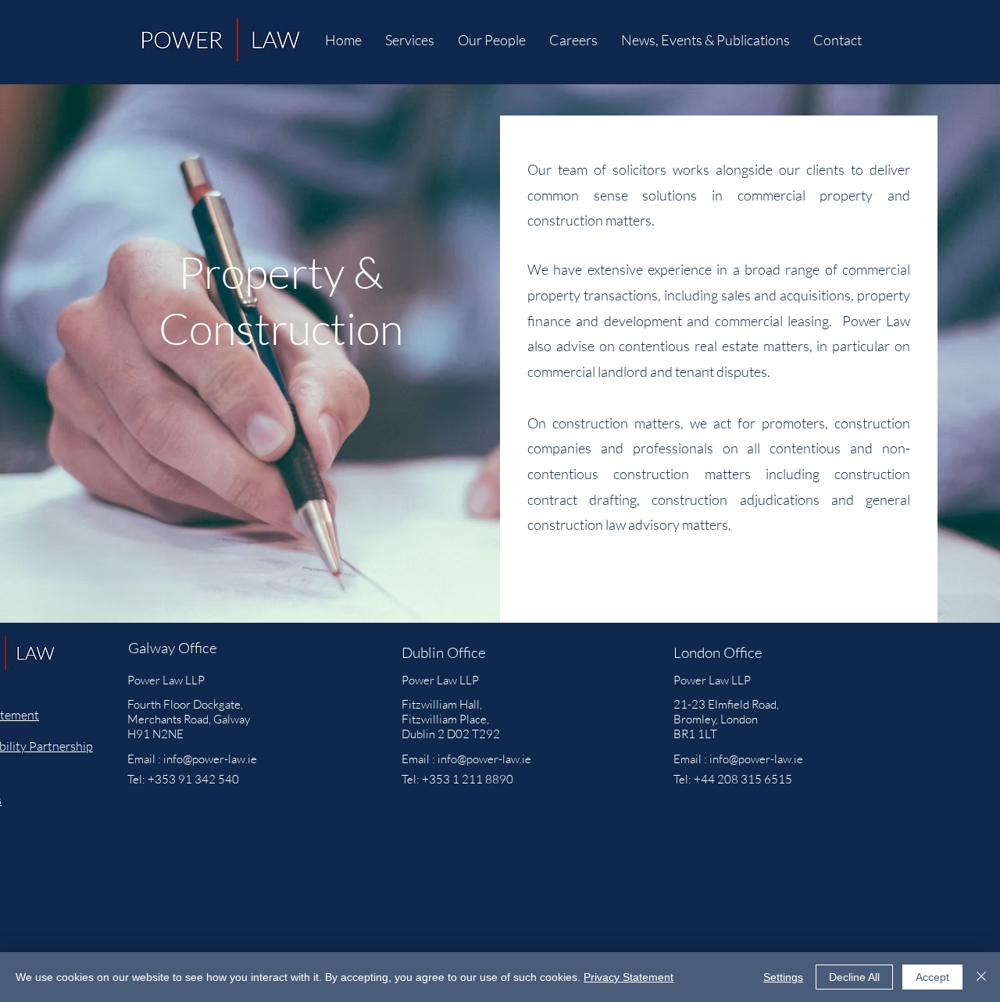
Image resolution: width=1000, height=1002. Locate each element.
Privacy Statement (628, 977)
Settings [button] (783, 977)
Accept (932, 977)
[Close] (981, 977)
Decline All (854, 977)
